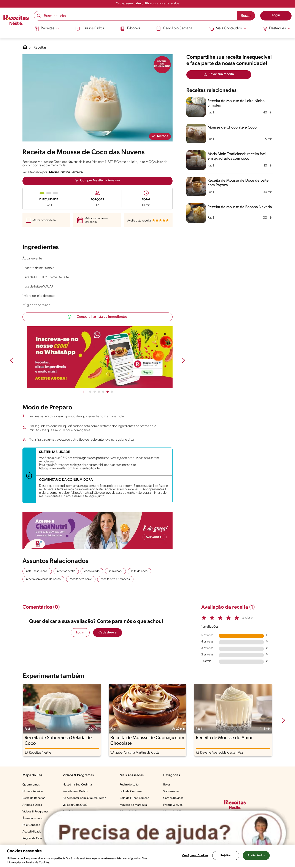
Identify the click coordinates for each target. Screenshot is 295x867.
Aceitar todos (256, 855)
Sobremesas (171, 791)
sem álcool (115, 571)
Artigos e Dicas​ (32, 805)
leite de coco (139, 571)
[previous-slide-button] (11, 360)
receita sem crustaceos (115, 579)
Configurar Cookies (195, 855)
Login (80, 632)
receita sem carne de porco (43, 579)
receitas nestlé (66, 571)
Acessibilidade (31, 831)
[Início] (16, 20)
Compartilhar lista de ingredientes (102, 317)
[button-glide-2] (99, 392)
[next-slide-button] (183, 360)
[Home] (25, 48)
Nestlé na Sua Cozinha (77, 784)
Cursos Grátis (93, 28)
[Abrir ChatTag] (165, 832)
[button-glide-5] (112, 392)
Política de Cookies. (37, 862)
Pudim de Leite (129, 784)
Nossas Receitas (32, 791)
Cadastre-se (107, 632)
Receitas (40, 47)
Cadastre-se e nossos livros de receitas (147, 3)
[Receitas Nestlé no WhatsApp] (97, 357)
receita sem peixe (81, 579)
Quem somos (31, 784)
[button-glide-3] (103, 392)
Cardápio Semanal (178, 28)
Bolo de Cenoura (131, 791)
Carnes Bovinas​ (173, 798)
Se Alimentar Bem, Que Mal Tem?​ (84, 798)
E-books (133, 28)
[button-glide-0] (90, 392)
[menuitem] (47, 30)
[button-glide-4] (107, 392)
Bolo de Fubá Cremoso (134, 798)
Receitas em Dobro (75, 791)
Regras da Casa (32, 838)
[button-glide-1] (95, 392)
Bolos (166, 784)
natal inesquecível (37, 571)
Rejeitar (225, 855)
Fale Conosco (31, 825)
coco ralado (92, 571)
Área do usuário (32, 818)
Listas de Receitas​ (33, 798)
